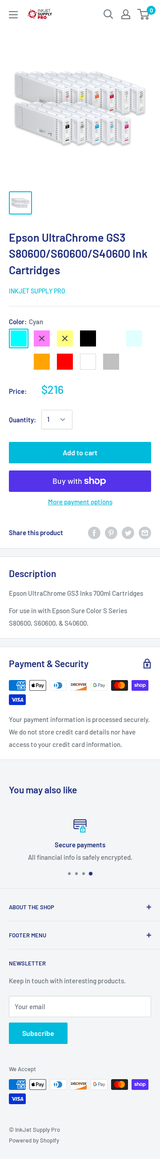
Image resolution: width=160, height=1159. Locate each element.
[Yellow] (65, 338)
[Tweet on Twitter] (128, 532)
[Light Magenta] (19, 362)
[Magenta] (42, 338)
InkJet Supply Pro (37, 291)
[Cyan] (19, 338)
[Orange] (42, 362)
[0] (143, 14)
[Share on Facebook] (94, 532)
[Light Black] (111, 338)
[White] (88, 362)
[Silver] (111, 362)
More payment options (80, 502)
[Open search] (108, 14)
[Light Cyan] (134, 338)
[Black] (88, 338)
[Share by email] (145, 532)
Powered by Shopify (34, 1140)
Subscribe (38, 1033)
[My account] (125, 14)
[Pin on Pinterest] (111, 532)
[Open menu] (13, 14)
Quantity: (22, 420)
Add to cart (80, 452)
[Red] (65, 362)
